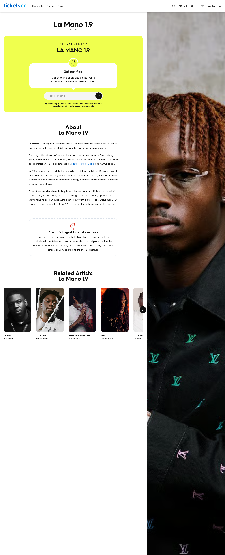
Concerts (37, 6)
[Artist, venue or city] (173, 6)
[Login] (220, 6)
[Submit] (98, 95)
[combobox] (208, 6)
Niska (74, 163)
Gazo (91, 163)
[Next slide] (143, 309)
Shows (50, 6)
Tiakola (83, 163)
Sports (62, 6)
